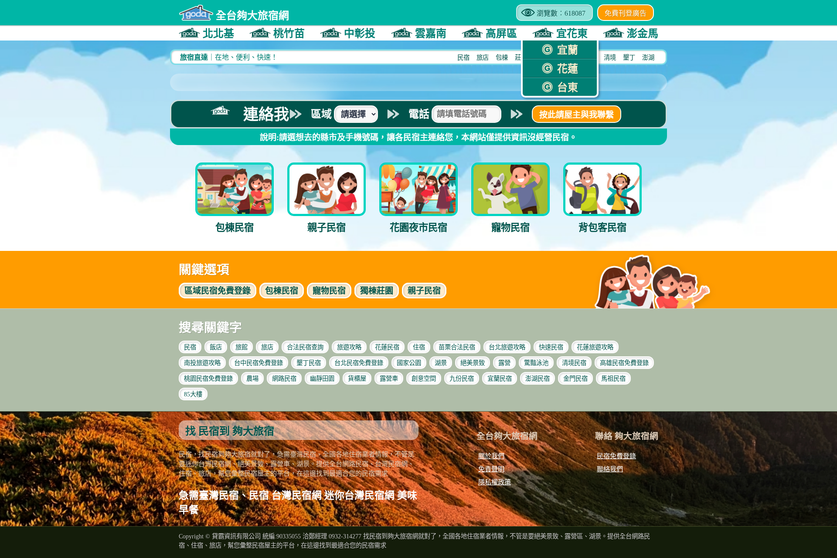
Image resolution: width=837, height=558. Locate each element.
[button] (206, 32)
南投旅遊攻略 (202, 362)
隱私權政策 (494, 482)
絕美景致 (472, 362)
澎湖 (648, 57)
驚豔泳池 (536, 362)
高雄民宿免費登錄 (624, 362)
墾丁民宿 (308, 362)
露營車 (389, 378)
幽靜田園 (322, 378)
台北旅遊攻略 (507, 347)
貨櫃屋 (357, 378)
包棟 (502, 57)
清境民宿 (574, 362)
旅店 (482, 57)
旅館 (241, 347)
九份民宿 (461, 378)
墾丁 (629, 57)
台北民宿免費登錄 (358, 362)
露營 (504, 362)
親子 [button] (424, 290)
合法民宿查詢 (305, 347)
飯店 (216, 347)
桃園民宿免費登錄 (208, 378)
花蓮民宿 (387, 347)
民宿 (463, 57)
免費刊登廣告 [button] (625, 13)
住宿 (419, 347)
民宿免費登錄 (616, 456)
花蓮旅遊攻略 (595, 347)
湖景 (441, 362)
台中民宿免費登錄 (258, 362)
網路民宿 (284, 378)
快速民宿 (551, 347)
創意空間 (424, 378)
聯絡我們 (610, 469)
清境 (610, 57)
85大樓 (193, 394)
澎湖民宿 (537, 378)
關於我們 (491, 456)
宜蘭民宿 (499, 378)
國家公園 (409, 362)
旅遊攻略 (349, 347)
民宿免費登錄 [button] (217, 290)
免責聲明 (491, 469)
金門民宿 (575, 378)
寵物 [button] (329, 290)
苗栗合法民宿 (457, 347)
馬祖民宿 (613, 378)
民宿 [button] (281, 290)
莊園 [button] (376, 290)
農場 (252, 378)
